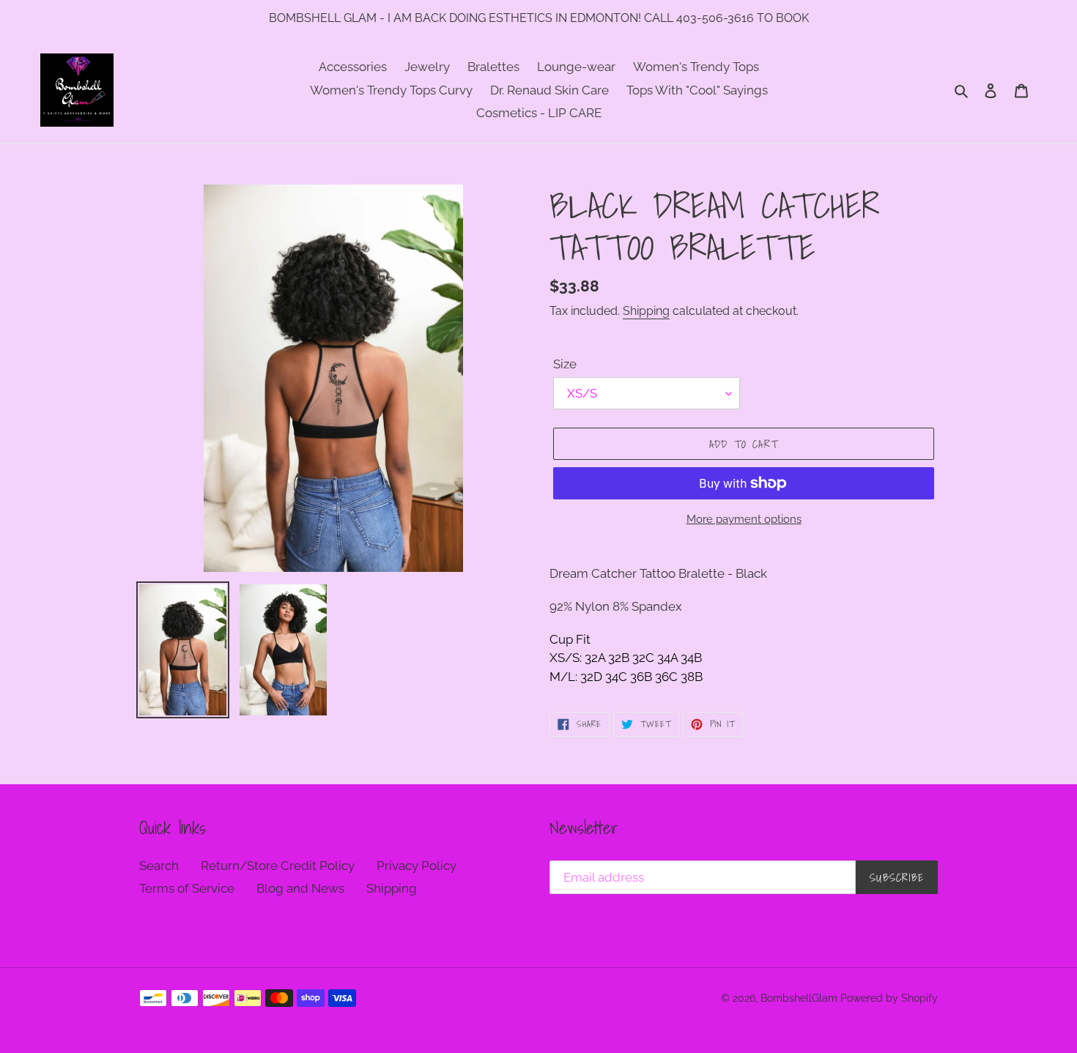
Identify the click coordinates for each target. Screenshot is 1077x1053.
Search (159, 865)
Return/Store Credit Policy (278, 865)
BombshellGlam (798, 998)
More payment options (744, 519)
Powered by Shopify (889, 998)
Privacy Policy (416, 865)
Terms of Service (186, 888)
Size (565, 364)
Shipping (646, 311)
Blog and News (300, 888)
